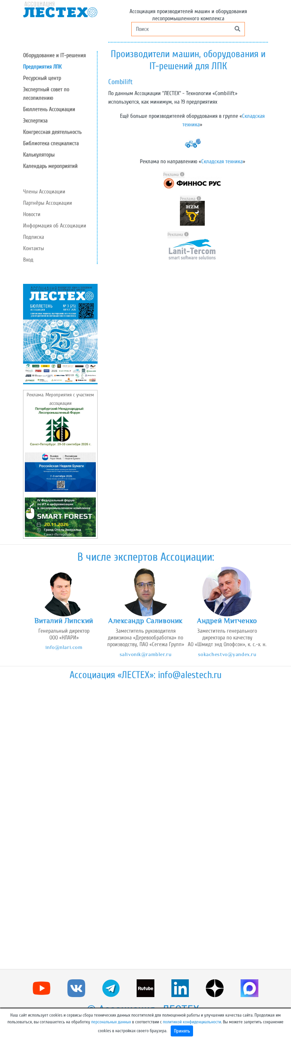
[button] (60, 78)
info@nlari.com (64, 647)
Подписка (33, 237)
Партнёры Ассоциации (47, 203)
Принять (182, 1031)
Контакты (33, 248)
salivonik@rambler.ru (145, 654)
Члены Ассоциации (44, 191)
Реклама (171, 174)
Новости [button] (31, 214)
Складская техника (222, 161)
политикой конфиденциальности (192, 1021)
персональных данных (111, 1021)
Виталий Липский (63, 620)
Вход (28, 260)
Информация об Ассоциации (54, 225)
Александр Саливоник (145, 620)
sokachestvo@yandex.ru (227, 654)
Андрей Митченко (227, 620)
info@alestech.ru (189, 675)
